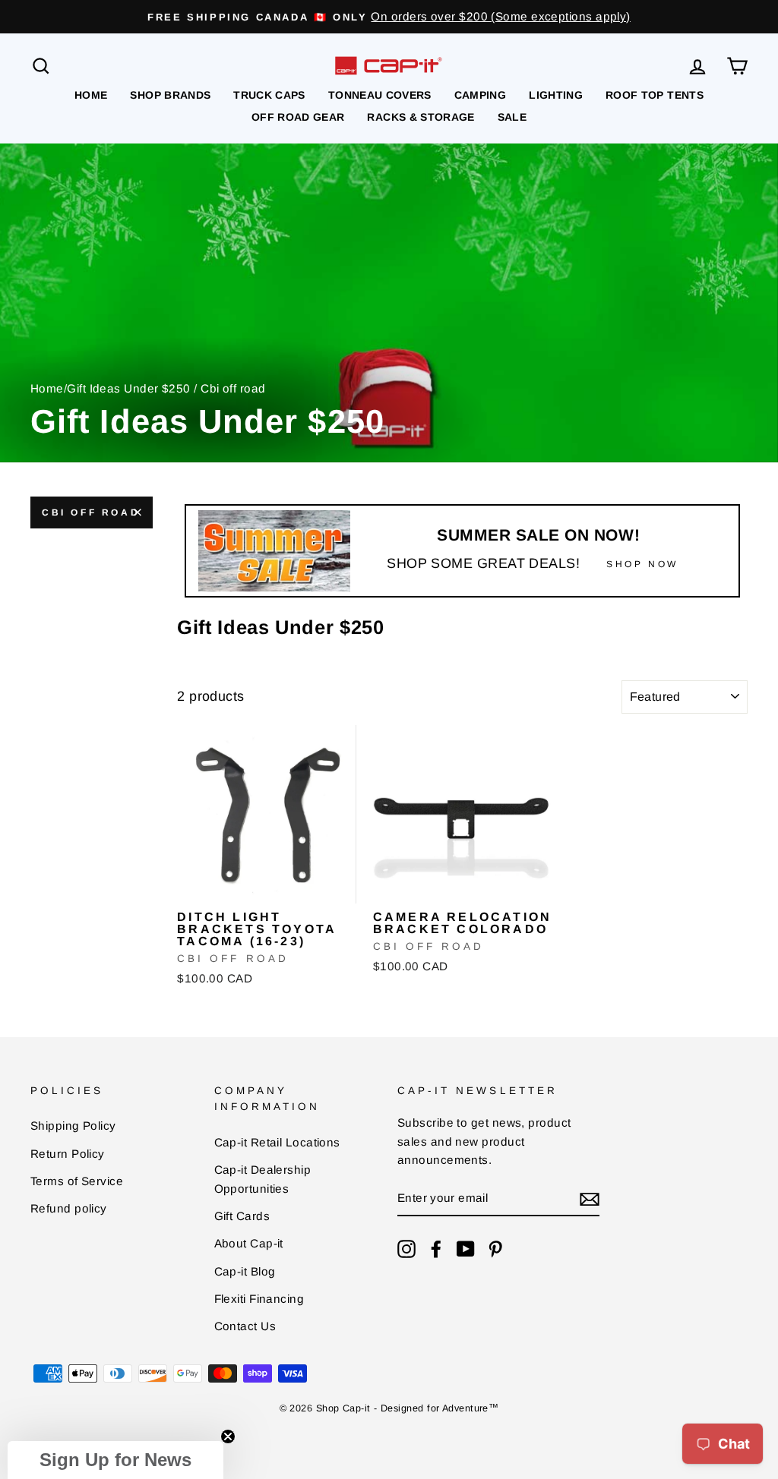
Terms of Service (76, 1181)
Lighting (556, 95)
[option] (389, 17)
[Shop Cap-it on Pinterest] (495, 1248)
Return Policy (67, 1153)
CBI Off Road (91, 512)
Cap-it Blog (245, 1271)
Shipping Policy (73, 1125)
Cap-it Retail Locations (277, 1142)
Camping (480, 95)
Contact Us (245, 1326)
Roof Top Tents (655, 95)
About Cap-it (248, 1243)
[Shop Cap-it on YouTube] (466, 1248)
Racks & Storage (420, 117)
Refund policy (68, 1208)
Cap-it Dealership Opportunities (263, 1178)
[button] (115, 1460)
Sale (512, 117)
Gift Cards (242, 1215)
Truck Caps (269, 95)
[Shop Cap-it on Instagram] (406, 1248)
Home (90, 95)
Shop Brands (170, 95)
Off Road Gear (298, 117)
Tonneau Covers (380, 95)
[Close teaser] (228, 1436)
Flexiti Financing (259, 1298)
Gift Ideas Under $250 (128, 388)
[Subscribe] (589, 1199)
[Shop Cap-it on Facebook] (436, 1248)
